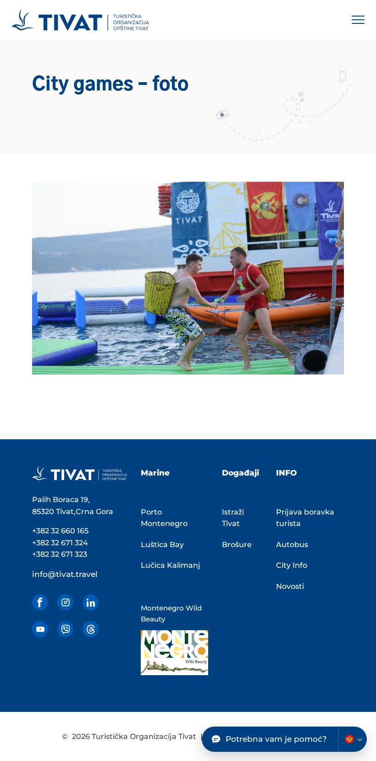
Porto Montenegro (164, 518)
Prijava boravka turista (305, 518)
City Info (291, 565)
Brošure (237, 544)
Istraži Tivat (233, 518)
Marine (155, 472)
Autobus (292, 544)
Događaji (240, 472)
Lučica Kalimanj (170, 565)
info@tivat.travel (65, 574)
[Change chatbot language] (352, 739)
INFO (286, 472)
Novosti (290, 586)
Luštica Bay (162, 544)
